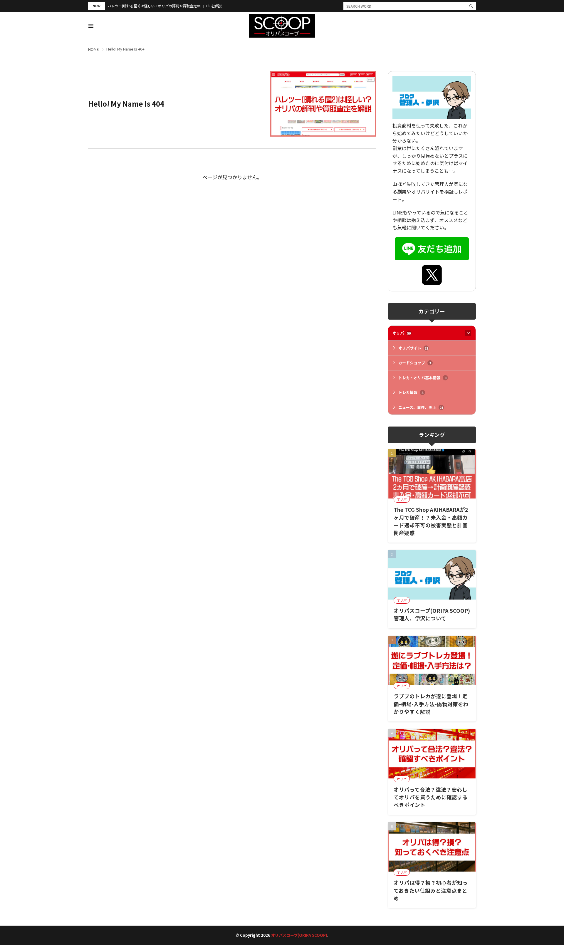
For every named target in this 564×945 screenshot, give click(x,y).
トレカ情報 (410, 392)
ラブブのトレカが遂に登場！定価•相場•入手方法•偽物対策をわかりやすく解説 (431, 703)
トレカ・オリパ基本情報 (422, 377)
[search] (471, 6)
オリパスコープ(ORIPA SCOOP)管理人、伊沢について (432, 614)
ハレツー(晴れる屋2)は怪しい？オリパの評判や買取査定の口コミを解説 (164, 5)
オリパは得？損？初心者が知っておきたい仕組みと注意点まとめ (431, 890)
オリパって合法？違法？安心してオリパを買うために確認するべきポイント (431, 797)
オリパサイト (413, 348)
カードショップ (414, 362)
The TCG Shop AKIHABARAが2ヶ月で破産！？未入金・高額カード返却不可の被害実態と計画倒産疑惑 (431, 521)
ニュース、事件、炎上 (420, 407)
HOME (93, 49)
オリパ (401, 333)
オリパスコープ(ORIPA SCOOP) (299, 935)
